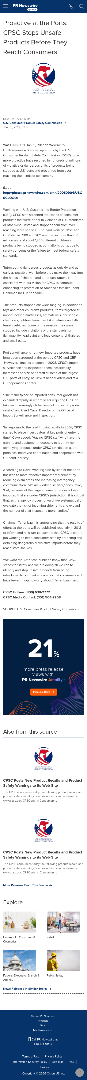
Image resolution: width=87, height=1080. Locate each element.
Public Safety (55, 975)
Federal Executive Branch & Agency (21, 977)
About (42, 1025)
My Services (41, 1030)
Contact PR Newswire (43, 1016)
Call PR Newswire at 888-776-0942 (44, 1041)
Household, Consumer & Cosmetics (19, 939)
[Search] (81, 6)
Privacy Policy (54, 1056)
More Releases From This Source (25, 885)
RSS (71, 1062)
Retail (50, 937)
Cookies (44, 1067)
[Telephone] (70, 6)
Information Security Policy (30, 1062)
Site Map (58, 1062)
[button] (43, 78)
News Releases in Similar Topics (25, 989)
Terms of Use (30, 1056)
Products (43, 1021)
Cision (51, 1073)
